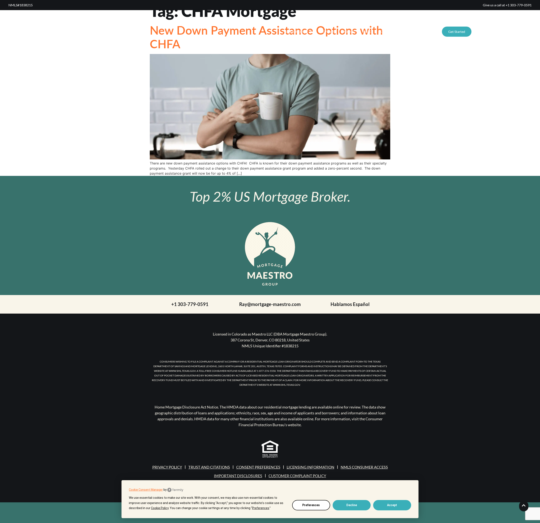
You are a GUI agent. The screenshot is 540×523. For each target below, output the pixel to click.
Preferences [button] (260, 508)
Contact (388, 32)
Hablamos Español (350, 304)
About (349, 32)
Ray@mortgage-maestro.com (270, 304)
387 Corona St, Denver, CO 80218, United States (270, 340)
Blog (367, 32)
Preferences (311, 505)
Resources (294, 32)
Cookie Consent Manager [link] (146, 489)
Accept (392, 505)
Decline (351, 505)
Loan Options (417, 32)
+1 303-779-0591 (519, 5)
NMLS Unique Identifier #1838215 (270, 346)
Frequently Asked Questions (501, 32)
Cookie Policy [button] (160, 508)
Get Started (456, 32)
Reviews (327, 32)
